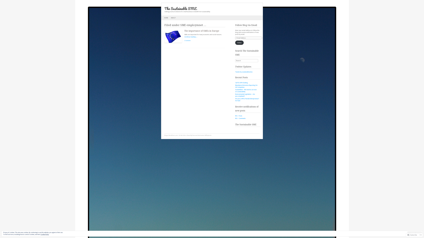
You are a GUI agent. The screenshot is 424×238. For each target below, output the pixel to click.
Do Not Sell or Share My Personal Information (191, 135)
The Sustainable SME (180, 8)
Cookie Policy (45, 234)
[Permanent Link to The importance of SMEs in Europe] (174, 43)
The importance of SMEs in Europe (201, 31)
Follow (239, 43)
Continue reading (190, 37)
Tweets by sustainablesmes (244, 72)
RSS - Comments (240, 118)
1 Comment (187, 40)
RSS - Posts (238, 116)
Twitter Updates (243, 66)
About (173, 18)
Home (166, 18)
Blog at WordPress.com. (171, 135)
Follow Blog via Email (246, 25)
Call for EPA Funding (241, 83)
